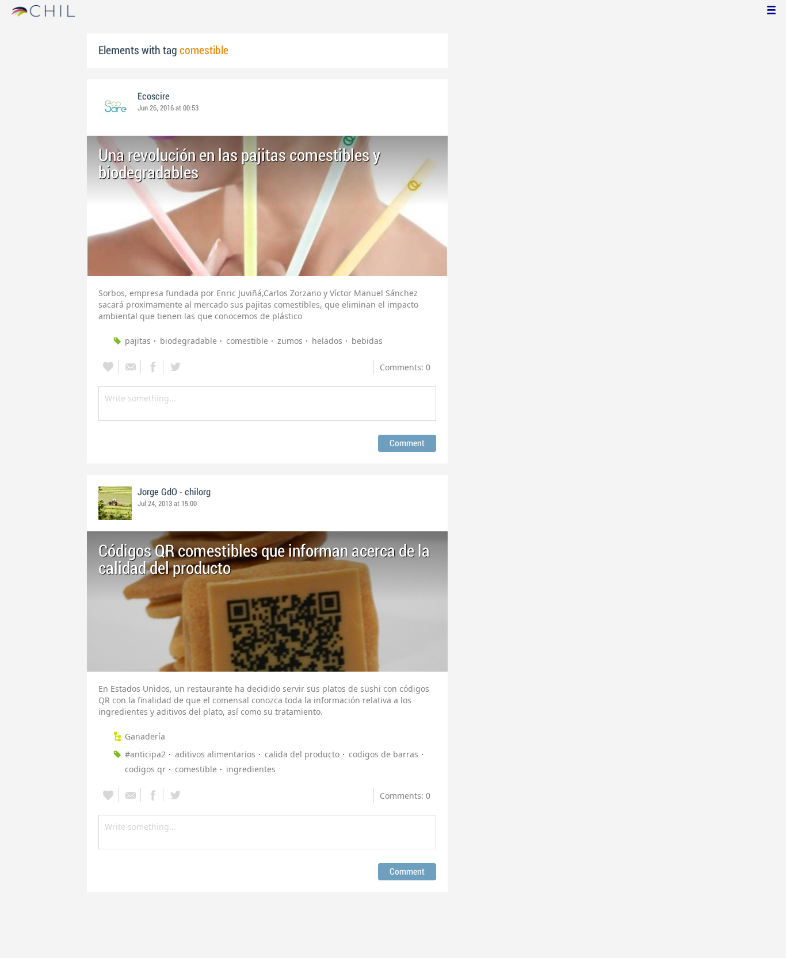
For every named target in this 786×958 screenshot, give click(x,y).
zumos (290, 340)
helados (327, 340)
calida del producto (302, 754)
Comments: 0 (405, 367)
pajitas (138, 340)
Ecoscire (154, 96)
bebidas (367, 340)
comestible (247, 340)
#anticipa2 (145, 754)
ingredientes (251, 769)
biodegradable (188, 340)
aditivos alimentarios (215, 754)
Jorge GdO (157, 492)
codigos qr (145, 769)
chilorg (198, 492)
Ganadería (145, 736)
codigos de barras (383, 754)
